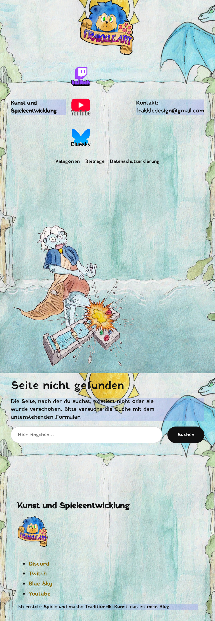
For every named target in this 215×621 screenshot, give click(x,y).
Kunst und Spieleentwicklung (34, 107)
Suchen (185, 434)
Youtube (39, 594)
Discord (39, 564)
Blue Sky (40, 584)
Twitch (38, 574)
